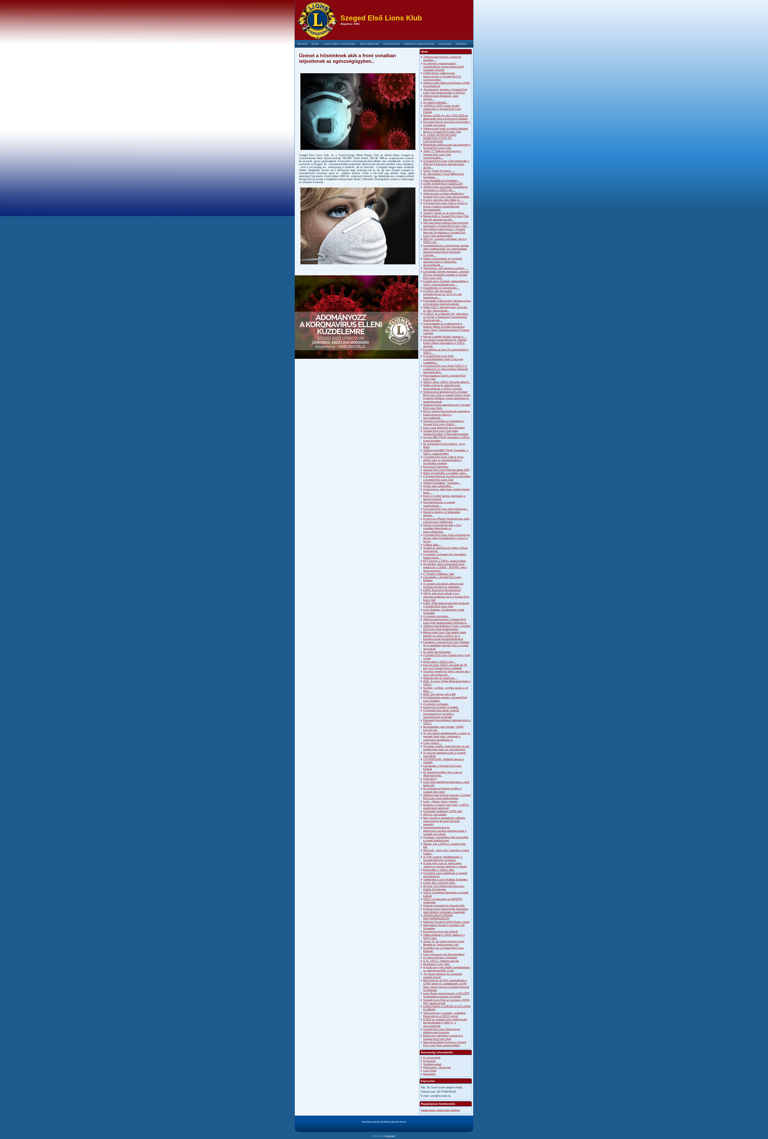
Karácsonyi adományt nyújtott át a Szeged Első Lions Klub (443, 1037)
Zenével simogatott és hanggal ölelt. (444, 905)
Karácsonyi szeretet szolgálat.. (441, 707)
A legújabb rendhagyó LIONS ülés (442, 811)
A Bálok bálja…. (432, 544)
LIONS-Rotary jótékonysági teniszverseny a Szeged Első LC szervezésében (442, 76)
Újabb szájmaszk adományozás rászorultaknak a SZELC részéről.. (443, 387)
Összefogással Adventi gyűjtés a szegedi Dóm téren (442, 790)
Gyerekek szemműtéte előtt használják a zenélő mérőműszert (446, 839)
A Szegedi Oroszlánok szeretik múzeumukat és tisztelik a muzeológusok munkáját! (441, 714)
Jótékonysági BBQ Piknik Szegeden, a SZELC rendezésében (445, 452)
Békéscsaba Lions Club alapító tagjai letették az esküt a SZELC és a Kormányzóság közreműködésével (444, 636)
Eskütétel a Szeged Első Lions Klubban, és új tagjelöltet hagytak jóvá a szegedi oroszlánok (446, 645)
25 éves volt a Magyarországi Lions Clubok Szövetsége (443, 888)
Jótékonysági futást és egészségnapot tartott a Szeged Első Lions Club (445, 130)
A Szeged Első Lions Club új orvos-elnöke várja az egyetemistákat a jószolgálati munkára (443, 460)
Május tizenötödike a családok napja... (445, 473)
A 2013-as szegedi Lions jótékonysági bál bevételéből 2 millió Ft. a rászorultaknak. (445, 1023)
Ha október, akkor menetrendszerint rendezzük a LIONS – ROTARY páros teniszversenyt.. (445, 567)
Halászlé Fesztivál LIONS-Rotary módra (446, 921)
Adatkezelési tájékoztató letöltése (440, 1110)
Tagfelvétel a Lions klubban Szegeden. (445, 879)
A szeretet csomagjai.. (436, 704)
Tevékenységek (432, 1064)
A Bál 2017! (430, 778)
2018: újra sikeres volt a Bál (439, 694)
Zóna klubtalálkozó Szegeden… (441, 180)
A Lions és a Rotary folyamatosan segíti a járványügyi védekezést (446, 520)
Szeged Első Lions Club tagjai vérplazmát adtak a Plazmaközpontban (445, 432)
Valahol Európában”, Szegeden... (442, 482)
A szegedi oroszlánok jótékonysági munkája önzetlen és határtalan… (443, 585)
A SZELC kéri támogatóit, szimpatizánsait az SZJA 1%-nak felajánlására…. (442, 294)
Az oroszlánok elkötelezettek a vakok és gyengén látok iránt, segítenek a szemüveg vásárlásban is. (446, 736)
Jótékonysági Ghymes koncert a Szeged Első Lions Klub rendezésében (446, 797)
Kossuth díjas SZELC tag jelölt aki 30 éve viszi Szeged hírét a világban (445, 667)
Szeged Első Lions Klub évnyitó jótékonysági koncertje (441, 1031)
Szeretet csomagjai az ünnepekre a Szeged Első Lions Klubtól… (443, 423)
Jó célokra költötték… (436, 102)
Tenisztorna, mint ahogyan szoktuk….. (445, 268)
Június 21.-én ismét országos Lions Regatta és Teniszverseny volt (443, 943)
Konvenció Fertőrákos (436, 466)
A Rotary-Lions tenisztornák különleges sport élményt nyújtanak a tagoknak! (445, 910)
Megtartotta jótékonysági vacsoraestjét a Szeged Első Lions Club (446, 146)
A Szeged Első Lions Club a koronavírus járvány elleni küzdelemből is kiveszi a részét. (446, 538)
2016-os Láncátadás (435, 814)
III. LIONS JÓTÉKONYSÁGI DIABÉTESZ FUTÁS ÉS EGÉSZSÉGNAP (439, 138)
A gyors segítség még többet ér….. (443, 200)
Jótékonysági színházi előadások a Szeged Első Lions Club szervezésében (446, 195)
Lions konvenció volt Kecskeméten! (444, 954)
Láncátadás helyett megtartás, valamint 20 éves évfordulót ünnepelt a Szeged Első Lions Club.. (446, 275)
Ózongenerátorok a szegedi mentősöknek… (439, 504)
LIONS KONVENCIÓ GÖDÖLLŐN (443, 183)
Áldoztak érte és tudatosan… (440, 678)
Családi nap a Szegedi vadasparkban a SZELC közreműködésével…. (445, 283)
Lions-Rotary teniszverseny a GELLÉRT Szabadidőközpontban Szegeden (446, 995)
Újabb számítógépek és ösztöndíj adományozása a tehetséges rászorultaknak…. (442, 262)
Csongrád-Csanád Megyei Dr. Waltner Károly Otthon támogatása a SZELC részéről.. (445, 343)
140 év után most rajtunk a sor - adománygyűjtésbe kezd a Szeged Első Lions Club (446, 597)
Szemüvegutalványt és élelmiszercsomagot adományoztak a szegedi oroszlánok (444, 831)
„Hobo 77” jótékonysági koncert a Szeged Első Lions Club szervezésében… (442, 154)
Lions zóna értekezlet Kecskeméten (444, 427)
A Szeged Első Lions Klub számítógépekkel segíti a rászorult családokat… (443, 359)
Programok (429, 1061)
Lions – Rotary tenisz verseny (440, 801)
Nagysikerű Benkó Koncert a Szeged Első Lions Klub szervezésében (444, 1044)
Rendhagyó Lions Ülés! (436, 964)
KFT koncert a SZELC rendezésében (444, 560)
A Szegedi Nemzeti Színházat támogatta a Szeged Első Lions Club (446, 478)
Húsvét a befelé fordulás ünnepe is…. (445, 336)
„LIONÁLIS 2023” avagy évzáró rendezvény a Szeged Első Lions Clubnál (442, 109)
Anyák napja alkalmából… (438, 486)
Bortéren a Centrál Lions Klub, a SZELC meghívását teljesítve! (446, 806)
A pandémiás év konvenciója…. (441, 287)
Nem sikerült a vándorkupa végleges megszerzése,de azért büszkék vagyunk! (444, 821)
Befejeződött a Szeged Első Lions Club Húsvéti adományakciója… (446, 218)
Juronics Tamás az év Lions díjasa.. (444, 213)
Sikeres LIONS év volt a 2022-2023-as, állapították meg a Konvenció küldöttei (446, 117)
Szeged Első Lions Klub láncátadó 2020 (446, 469)
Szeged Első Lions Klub (381, 18)
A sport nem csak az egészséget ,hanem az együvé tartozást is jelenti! (445, 865)
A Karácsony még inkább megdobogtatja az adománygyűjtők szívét (446, 969)
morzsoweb (390, 1136)
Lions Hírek (429, 1070)
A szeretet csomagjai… (436, 616)
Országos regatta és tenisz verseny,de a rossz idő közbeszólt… (446, 673)
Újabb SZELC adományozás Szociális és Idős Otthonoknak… (445, 309)
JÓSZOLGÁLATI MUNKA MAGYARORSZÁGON (438, 917)
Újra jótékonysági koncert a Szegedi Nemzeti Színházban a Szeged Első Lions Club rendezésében (444, 232)
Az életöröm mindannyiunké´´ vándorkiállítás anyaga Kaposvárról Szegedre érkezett (443, 67)
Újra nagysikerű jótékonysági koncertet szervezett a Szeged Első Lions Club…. (446, 224)
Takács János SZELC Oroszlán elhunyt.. (447, 382)
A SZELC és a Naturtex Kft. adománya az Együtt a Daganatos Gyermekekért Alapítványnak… (445, 317)
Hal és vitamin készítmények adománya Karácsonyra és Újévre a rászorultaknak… (446, 414)
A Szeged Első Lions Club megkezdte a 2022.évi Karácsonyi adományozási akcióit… (446, 164)
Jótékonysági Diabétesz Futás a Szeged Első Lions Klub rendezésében (446, 628)
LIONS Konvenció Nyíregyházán (442, 590)
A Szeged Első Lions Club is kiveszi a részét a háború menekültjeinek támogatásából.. (445, 206)
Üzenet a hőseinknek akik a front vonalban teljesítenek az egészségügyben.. (442, 528)
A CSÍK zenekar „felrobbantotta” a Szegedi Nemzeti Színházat (442, 858)
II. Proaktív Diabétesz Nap (438, 574)
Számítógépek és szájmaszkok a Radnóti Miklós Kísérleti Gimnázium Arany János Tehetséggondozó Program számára (446, 328)
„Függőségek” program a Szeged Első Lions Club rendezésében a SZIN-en (445, 91)
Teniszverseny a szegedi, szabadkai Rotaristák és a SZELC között (444, 1015)
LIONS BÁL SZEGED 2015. (439, 882)
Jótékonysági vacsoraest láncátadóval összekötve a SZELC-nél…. (445, 188)
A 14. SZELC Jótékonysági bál (441, 961)
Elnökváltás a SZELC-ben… (439, 661)
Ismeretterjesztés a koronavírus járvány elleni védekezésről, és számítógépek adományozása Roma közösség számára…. (446, 250)
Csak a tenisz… (432, 743)
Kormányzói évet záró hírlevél (440, 931)
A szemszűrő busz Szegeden (440, 957)
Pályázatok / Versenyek (437, 1067)
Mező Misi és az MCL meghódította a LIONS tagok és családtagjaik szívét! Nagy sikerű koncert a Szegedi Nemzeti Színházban (446, 985)
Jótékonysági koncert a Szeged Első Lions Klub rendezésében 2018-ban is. (445, 621)
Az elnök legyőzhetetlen (437, 652)
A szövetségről (431, 1057)
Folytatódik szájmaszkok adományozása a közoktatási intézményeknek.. (447, 302)
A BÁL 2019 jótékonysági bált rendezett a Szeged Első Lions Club (446, 605)
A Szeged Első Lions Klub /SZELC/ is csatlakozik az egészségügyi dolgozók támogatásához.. (445, 369)
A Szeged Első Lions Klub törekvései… (446, 508)
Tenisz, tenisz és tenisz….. (439, 170)
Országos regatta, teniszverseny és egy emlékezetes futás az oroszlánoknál (446, 748)
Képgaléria (429, 1074)
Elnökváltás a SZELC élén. (439, 869)
